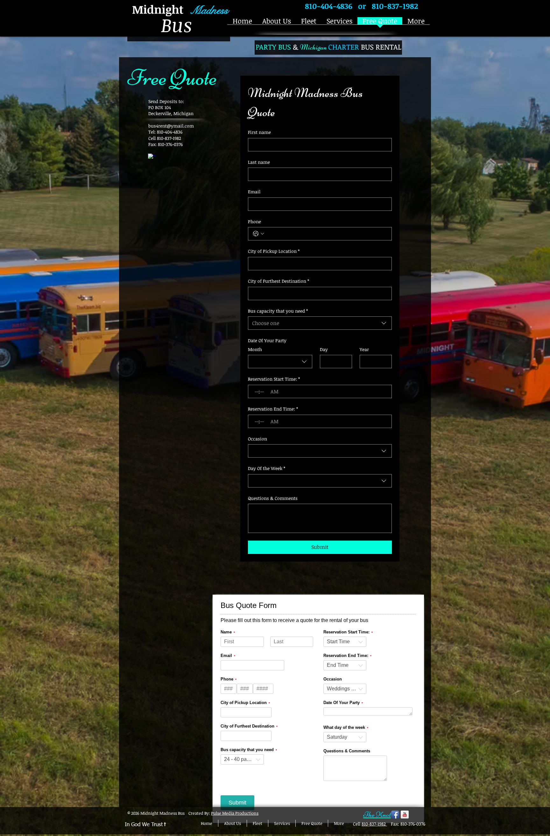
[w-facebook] (152, 158)
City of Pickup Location (274, 251)
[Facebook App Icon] (395, 815)
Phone (254, 221)
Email (254, 192)
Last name (259, 162)
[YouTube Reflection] (405, 815)
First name (259, 132)
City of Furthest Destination (278, 281)
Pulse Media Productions (234, 813)
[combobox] (320, 323)
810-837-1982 (374, 824)
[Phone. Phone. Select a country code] (258, 234)
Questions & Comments (273, 498)
